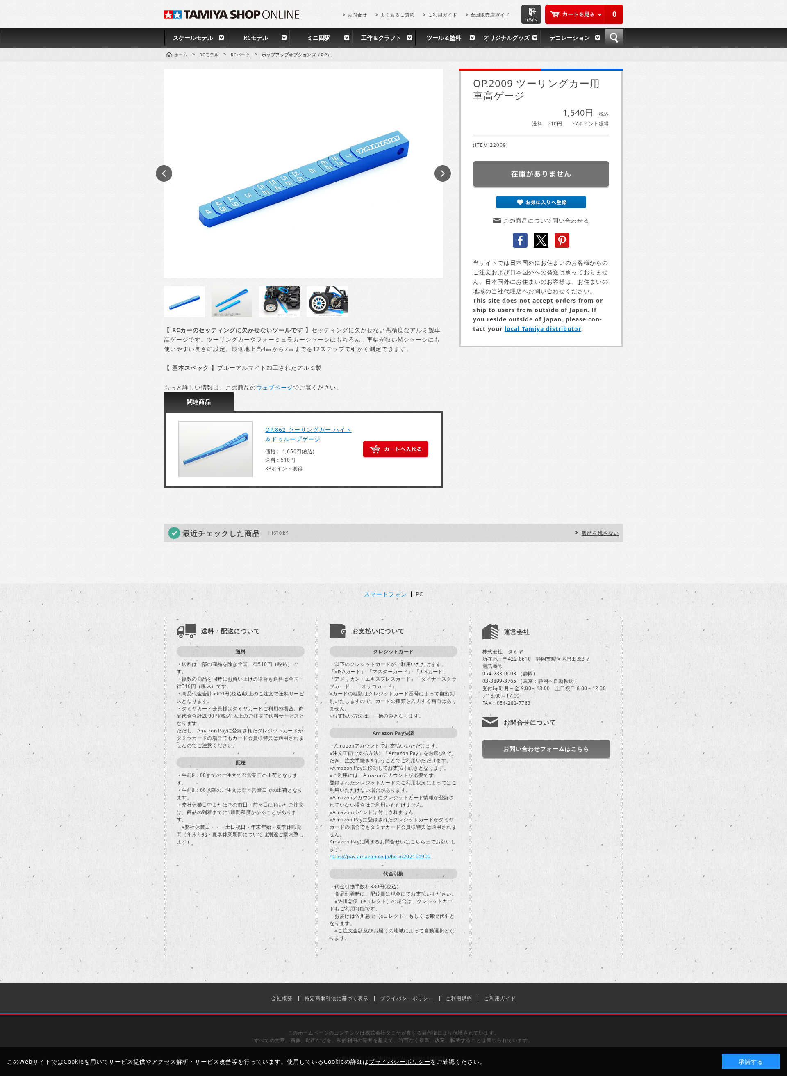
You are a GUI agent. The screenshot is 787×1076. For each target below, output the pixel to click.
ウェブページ (274, 387)
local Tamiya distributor (543, 329)
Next (442, 173)
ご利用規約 (459, 998)
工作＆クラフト (381, 37)
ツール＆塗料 (444, 37)
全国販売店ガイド (490, 14)
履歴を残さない (600, 532)
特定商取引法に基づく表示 (336, 998)
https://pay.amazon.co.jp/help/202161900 (380, 856)
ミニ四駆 (318, 37)
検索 (614, 38)
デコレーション (570, 37)
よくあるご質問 (397, 14)
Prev (164, 173)
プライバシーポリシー (407, 998)
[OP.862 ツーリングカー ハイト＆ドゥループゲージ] (215, 449)
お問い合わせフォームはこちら (546, 748)
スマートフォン (385, 594)
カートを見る (584, 14)
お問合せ (357, 14)
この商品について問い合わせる (546, 220)
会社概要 (282, 998)
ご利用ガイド (442, 14)
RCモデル (255, 37)
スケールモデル (193, 37)
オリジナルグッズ (507, 37)
